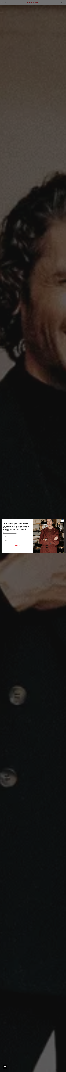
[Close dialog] (62, 520)
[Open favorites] (5, 1067)
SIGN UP (17, 546)
